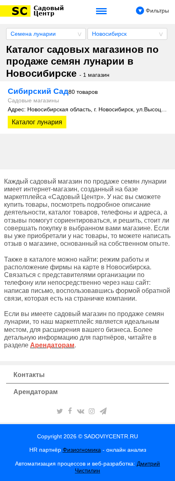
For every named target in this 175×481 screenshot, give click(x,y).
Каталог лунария (37, 122)
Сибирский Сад (53, 91)
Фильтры (156, 10)
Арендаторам (35, 391)
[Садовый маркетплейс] (33, 11)
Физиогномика (82, 449)
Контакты (29, 374)
